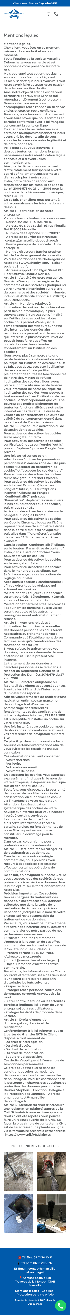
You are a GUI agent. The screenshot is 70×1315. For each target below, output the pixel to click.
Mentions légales (27, 1291)
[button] (48, 13)
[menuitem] (48, 13)
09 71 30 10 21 (43, 1257)
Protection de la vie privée (35, 1294)
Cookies (47, 1291)
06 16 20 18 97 (42, 1263)
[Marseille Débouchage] (14, 13)
